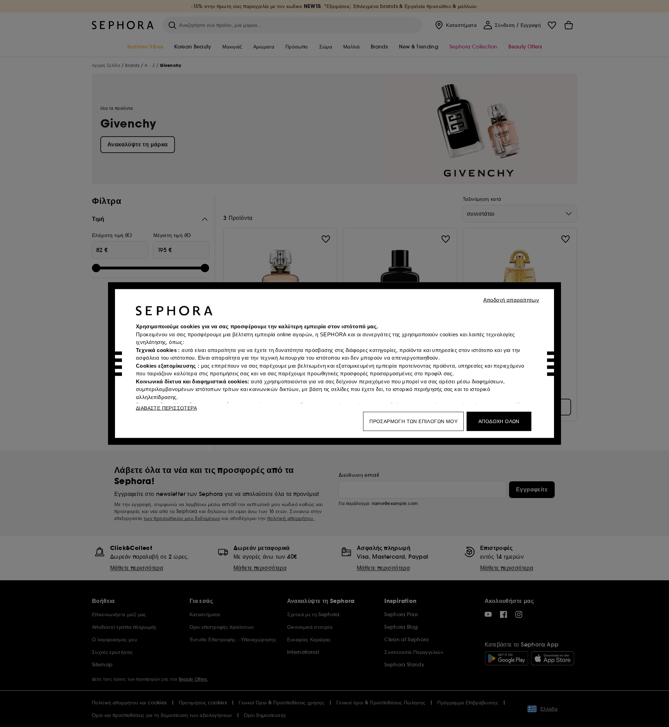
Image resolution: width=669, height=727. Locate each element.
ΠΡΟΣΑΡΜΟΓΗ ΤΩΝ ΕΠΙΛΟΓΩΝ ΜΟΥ (413, 421)
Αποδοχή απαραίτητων (511, 300)
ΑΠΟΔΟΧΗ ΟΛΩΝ (499, 421)
